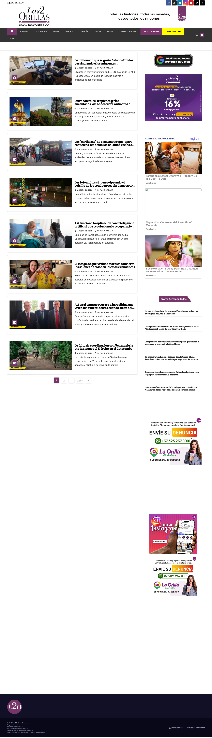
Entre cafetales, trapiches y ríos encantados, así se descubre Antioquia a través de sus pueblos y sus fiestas (102, 103)
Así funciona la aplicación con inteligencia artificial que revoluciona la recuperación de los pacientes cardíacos (104, 226)
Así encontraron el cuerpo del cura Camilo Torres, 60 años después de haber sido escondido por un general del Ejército (171, 358)
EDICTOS (111, 31)
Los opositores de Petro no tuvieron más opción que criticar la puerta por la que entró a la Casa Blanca (172, 342)
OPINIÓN (84, 31)
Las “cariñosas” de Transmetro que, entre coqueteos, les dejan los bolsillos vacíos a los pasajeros (103, 144)
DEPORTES (69, 31)
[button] (197, 34)
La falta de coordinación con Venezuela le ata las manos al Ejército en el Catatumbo (104, 347)
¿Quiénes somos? (175, 727)
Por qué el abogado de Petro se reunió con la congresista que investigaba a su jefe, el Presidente (171, 312)
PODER (56, 31)
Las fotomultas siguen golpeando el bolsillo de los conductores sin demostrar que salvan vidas (104, 185)
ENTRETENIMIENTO (129, 31)
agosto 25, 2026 (85, 271)
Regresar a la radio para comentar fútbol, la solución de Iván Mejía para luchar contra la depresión (172, 373)
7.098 (80, 380)
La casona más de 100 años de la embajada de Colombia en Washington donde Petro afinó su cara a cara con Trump (171, 388)
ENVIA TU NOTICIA (173, 31)
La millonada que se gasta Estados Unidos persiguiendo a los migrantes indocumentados (104, 63)
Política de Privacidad (195, 727)
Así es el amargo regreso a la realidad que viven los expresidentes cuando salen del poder (104, 307)
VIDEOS (97, 31)
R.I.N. (12, 38)
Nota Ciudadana (105, 68)
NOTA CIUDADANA (151, 31)
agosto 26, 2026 (85, 68)
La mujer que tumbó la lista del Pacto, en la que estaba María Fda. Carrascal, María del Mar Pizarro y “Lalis (172, 327)
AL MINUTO (24, 31)
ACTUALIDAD (41, 31)
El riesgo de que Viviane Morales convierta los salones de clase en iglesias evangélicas (105, 265)
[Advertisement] (173, 488)
